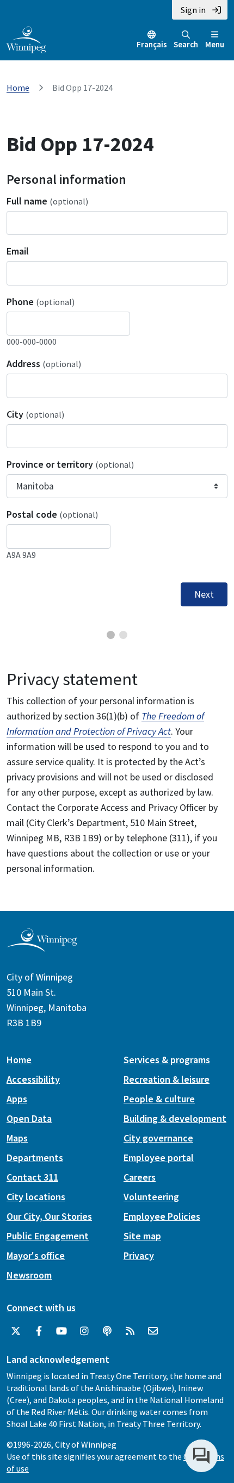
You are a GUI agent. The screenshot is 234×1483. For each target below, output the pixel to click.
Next (204, 594)
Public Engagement (48, 1236)
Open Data (29, 1118)
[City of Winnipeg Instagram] (84, 1331)
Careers (140, 1177)
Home (18, 87)
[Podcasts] (107, 1331)
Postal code (52, 514)
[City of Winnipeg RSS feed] (130, 1331)
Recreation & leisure (167, 1079)
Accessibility (33, 1079)
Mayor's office (36, 1255)
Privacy (139, 1255)
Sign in (193, 9)
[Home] (26, 38)
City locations (36, 1196)
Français (152, 44)
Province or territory (70, 464)
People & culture (159, 1099)
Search (186, 44)
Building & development (175, 1118)
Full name (47, 201)
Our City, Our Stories (49, 1216)
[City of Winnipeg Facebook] (38, 1331)
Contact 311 (32, 1177)
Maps (17, 1138)
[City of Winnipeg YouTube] (61, 1331)
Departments (35, 1157)
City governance (158, 1138)
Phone (41, 301)
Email (18, 251)
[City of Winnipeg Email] (153, 1331)
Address (44, 363)
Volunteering (151, 1196)
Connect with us (41, 1307)
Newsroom (29, 1275)
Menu (214, 44)
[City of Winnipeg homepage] (42, 948)
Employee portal (159, 1157)
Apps (17, 1099)
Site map (142, 1236)
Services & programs (167, 1059)
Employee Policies (162, 1216)
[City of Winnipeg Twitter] (16, 1331)
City (35, 414)
